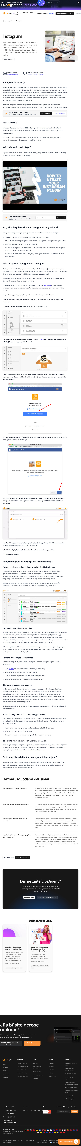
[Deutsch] (37, 1130)
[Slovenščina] (52, 1132)
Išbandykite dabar (29, 897)
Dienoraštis (51, 1063)
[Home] (3, 21)
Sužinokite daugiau (12, 74)
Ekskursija (5, 1077)
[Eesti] (48, 1130)
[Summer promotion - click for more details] (40, 5)
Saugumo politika (42, 1140)
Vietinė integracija (8, 59)
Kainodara (5, 1067)
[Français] (54, 1130)
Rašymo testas (52, 1076)
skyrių (42, 339)
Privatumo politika (54, 1140)
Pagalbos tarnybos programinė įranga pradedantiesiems (69, 1098)
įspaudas (35, 1078)
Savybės (5, 1070)
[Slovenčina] (50, 1132)
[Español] (45, 1130)
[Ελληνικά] (40, 1130)
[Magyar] (60, 1130)
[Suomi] (51, 1130)
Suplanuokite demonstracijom (46, 897)
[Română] (44, 1132)
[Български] (28, 1130)
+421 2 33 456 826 (10, 1110)
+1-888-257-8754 (10, 1114)
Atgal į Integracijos (9, 857)
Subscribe (75, 1111)
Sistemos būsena (21, 1069)
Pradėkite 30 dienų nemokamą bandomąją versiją (9, 1043)
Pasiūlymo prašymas (22, 1076)
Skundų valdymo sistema (71, 1087)
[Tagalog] (58, 1132)
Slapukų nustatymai (42, 1142)
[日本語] (65, 1130)
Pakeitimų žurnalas (22, 1073)
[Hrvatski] (57, 1130)
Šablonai (51, 1073)
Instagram (19, 20)
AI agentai (17, 13)
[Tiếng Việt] (61, 1132)
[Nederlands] (74, 1130)
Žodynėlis (51, 1066)
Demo (4, 1064)
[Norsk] (77, 1130)
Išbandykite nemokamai (22, 857)
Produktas (25, 12)
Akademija (51, 1069)
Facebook (47, 285)
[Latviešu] (71, 1130)
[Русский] (47, 1132)
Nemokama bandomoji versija (64, 13)
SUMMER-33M (9, 7)
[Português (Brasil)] (41, 1132)
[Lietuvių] (68, 1130)
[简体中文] (64, 1132)
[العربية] (25, 1130)
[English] (43, 1130)
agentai (11, 669)
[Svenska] (55, 1132)
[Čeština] (31, 1130)
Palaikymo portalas (22, 1063)
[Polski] (38, 1132)
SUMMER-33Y (24, 7)
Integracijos (10, 20)
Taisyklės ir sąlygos (30, 1140)
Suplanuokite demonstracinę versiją (31, 1043)
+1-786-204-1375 (10, 1117)
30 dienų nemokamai (59, 113)
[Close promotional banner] (78, 2)
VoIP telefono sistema (70, 1073)
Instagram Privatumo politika (35, 74)
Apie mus (35, 1063)
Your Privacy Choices (58, 1142)
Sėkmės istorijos (37, 1071)
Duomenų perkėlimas (22, 1066)
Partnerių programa (38, 1075)
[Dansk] (34, 1130)
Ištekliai (32, 12)
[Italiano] (62, 1130)
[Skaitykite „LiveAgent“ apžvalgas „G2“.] (47, 1112)
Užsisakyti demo (45, 113)
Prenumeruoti (61, 217)
